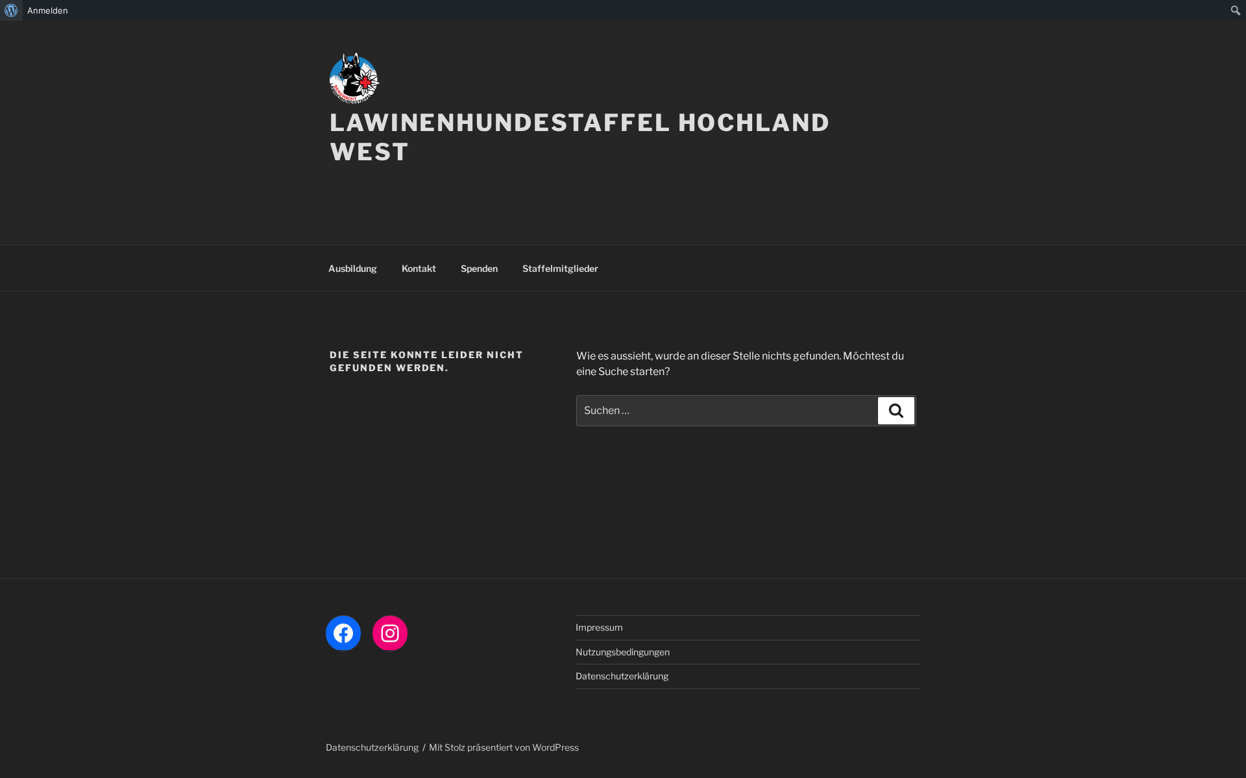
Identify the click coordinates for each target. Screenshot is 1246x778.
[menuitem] (11, 10)
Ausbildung (352, 268)
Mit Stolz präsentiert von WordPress (504, 747)
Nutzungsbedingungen (623, 651)
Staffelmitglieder (560, 268)
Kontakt (419, 268)
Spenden (479, 268)
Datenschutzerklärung (622, 675)
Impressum (599, 627)
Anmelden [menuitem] (47, 10)
